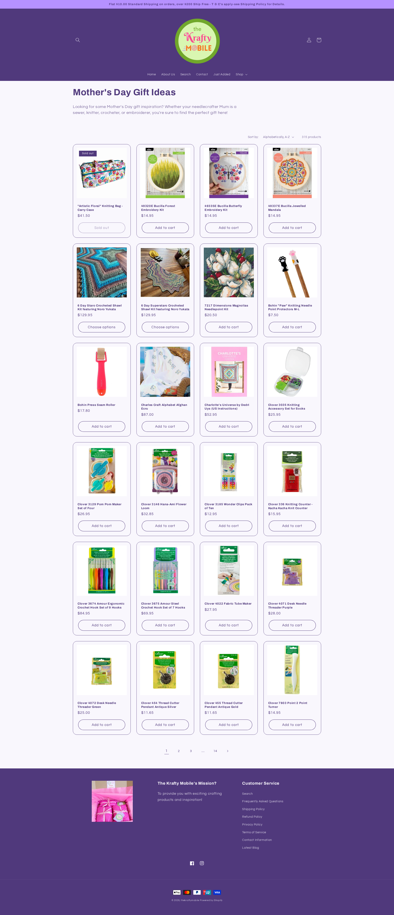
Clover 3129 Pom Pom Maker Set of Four (99, 506)
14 (215, 751)
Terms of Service (254, 832)
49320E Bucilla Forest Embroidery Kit (158, 207)
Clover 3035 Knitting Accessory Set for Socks (286, 406)
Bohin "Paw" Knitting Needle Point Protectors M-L (290, 307)
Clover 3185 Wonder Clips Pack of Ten (228, 506)
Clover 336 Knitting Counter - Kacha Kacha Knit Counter (290, 506)
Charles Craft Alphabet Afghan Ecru (164, 406)
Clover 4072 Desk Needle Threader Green (97, 704)
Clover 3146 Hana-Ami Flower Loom (164, 506)
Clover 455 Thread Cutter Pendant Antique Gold (224, 704)
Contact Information (257, 840)
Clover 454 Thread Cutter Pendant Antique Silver (160, 704)
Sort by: (253, 137)
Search (247, 793)
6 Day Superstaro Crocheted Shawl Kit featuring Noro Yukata (165, 307)
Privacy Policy (252, 824)
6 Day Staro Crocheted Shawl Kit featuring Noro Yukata (100, 307)
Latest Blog (250, 847)
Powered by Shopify (211, 900)
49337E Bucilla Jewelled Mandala (287, 207)
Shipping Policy (253, 809)
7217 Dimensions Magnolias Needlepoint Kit (226, 307)
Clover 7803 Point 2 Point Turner (288, 704)
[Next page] (227, 751)
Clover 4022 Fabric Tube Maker (228, 603)
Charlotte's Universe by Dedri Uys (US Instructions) (227, 406)
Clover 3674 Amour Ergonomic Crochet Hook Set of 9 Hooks (101, 605)
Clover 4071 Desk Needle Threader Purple (287, 605)
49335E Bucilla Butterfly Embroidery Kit (223, 207)
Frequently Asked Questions (262, 801)
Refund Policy (252, 816)
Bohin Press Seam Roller (96, 404)
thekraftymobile (190, 900)
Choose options (102, 327)
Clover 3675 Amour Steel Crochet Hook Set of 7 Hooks (163, 605)
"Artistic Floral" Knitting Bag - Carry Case (100, 207)
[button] (78, 40)
